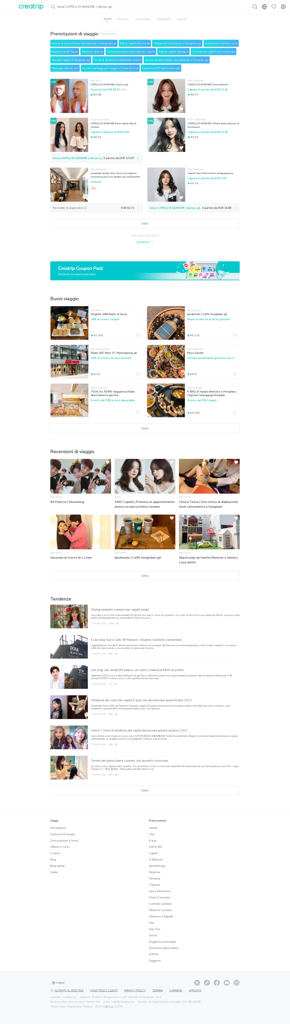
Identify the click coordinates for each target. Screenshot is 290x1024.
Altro (145, 223)
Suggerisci (143, 242)
